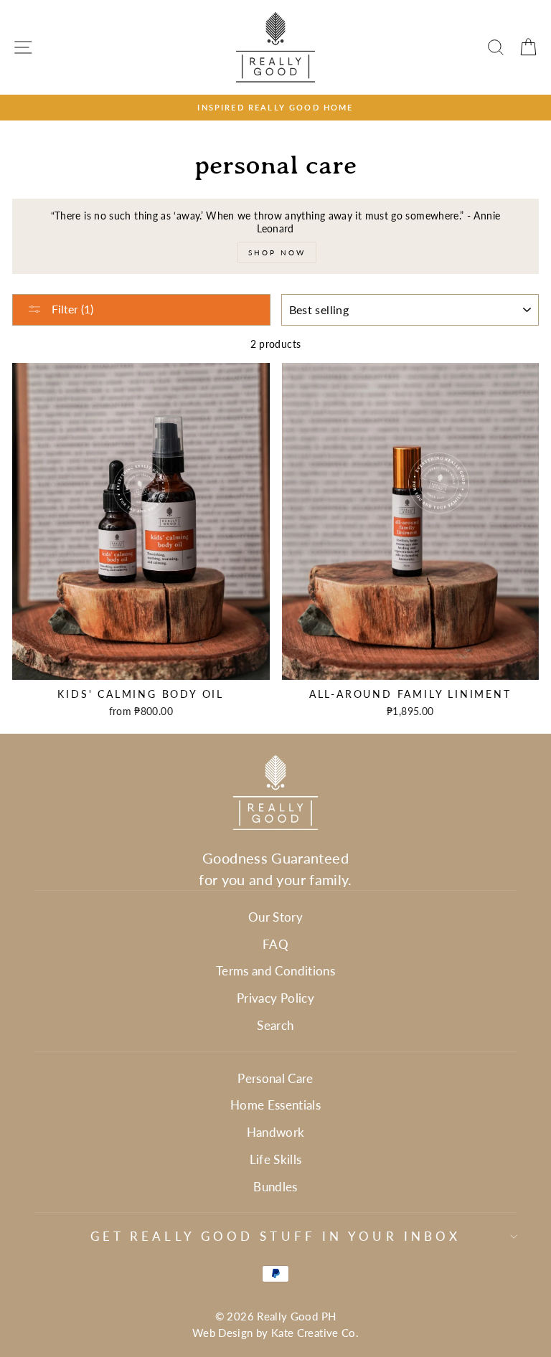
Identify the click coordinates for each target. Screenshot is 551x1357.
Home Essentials (275, 1104)
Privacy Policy (275, 998)
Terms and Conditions (275, 970)
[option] (275, 107)
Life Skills (276, 1159)
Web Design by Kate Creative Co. (275, 1332)
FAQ (275, 944)
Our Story (275, 917)
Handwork (276, 1132)
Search (275, 1025)
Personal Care (275, 1078)
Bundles (275, 1186)
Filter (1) (71, 309)
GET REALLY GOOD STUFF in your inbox (275, 1236)
